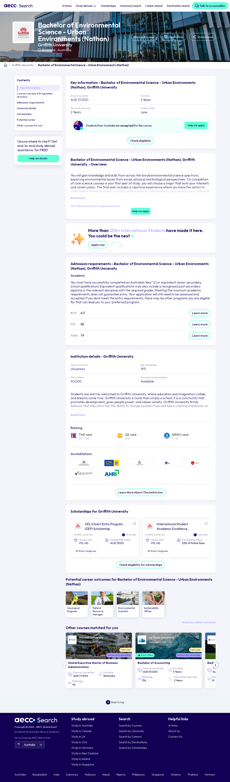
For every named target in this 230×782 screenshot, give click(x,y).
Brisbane (49, 50)
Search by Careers (130, 736)
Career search (154, 6)
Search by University (131, 731)
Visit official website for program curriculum (95, 206)
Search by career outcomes (199, 622)
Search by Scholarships (133, 747)
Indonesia (72, 774)
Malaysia (90, 774)
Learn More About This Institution (140, 492)
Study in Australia (82, 725)
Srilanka (176, 774)
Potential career (26, 119)
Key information (30, 87)
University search (130, 6)
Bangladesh (39, 774)
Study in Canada (81, 731)
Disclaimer (20, 731)
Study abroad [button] (84, 6)
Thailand (192, 774)
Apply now (98, 245)
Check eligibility (140, 140)
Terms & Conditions (49, 731)
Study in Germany (82, 747)
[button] (215, 665)
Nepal (106, 774)
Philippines (138, 774)
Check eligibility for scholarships (140, 565)
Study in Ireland (80, 759)
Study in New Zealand (84, 753)
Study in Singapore (82, 764)
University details (26, 108)
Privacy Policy (32, 731)
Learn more (200, 313)
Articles (67, 6)
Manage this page (144, 37)
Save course (176, 37)
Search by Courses (130, 725)
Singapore (158, 774)
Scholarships (108, 6)
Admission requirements (30, 102)
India (57, 774)
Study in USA (79, 742)
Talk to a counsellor (212, 6)
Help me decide (38, 158)
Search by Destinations (133, 742)
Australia (64, 50)
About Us (174, 731)
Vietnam (210, 774)
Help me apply (196, 125)
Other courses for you (29, 125)
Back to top (117, 702)
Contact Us (175, 736)
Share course (205, 37)
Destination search (178, 6)
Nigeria (121, 774)
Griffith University (55, 44)
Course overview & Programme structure (34, 95)
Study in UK (78, 736)
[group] (77, 604)
